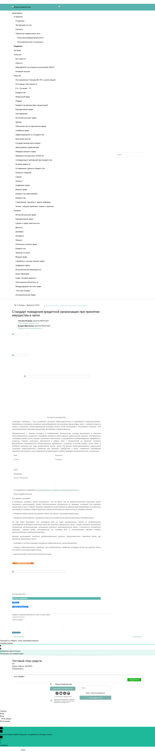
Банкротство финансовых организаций (32, 105)
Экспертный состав (24, 25)
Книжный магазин (23, 72)
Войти (88, 693)
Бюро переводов (22, 274)
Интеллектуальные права (26, 118)
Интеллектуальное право (26, 215)
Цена (16, 470)
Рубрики (17, 211)
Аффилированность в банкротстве (30, 135)
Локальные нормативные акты (28, 34)
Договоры (19, 232)
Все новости (21, 59)
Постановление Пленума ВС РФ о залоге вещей (35, 80)
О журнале (18, 17)
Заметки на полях (23, 253)
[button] (17, 13)
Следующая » (137, 636)
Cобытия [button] (17, 55)
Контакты (19, 29)
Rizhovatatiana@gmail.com (28, 323)
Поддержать (134, 680)
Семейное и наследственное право (30, 261)
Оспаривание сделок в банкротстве (30, 168)
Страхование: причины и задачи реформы (33, 202)
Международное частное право (28, 286)
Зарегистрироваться (98, 693)
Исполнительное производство (28, 270)
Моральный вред (23, 97)
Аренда (19, 122)
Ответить (4, 745)
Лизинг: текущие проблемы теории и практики (35, 206)
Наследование (22, 114)
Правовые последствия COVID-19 (30, 156)
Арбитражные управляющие (27, 147)
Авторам (17, 50)
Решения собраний (23, 173)
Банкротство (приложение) (27, 194)
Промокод (18, 474)
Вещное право (21, 190)
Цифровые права (23, 185)
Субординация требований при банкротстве (34, 160)
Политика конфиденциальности (30, 38)
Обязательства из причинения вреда (31, 126)
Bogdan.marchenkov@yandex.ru (30, 328)
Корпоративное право (24, 109)
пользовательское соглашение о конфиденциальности (57, 490)
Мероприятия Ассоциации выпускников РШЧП (35, 67)
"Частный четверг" (23, 291)
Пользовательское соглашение (30, 42)
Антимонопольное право (26, 295)
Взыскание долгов (23, 139)
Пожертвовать (18, 669)
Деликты (19, 227)
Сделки (19, 177)
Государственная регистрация (28, 143)
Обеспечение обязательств (27, 282)
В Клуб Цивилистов (95, 698)
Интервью (20, 236)
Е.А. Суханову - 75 (23, 88)
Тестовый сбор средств (27, 660)
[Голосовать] (13, 617)
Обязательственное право (26, 244)
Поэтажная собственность (26, 84)
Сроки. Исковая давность (26, 278)
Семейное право (22, 131)
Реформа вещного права (26, 152)
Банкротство (21, 93)
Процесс (19, 181)
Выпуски (17, 76)
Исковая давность (23, 164)
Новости (19, 63)
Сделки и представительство (28, 223)
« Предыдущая (18, 636)
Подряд (19, 101)
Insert (23, 750)
